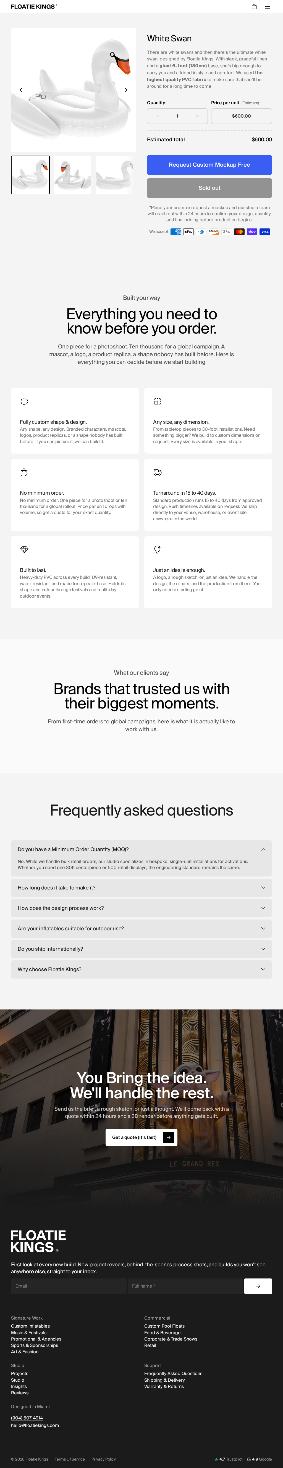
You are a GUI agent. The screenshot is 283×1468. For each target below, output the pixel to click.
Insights (19, 1386)
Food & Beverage (162, 1333)
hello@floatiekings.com (35, 1425)
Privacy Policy (103, 1459)
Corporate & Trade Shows (170, 1339)
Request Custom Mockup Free (209, 165)
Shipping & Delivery (164, 1380)
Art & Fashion (24, 1352)
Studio (17, 1380)
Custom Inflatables (30, 1326)
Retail (150, 1345)
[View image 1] (30, 175)
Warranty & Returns (164, 1386)
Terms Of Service (70, 1459)
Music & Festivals (28, 1333)
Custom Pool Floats (164, 1326)
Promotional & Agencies (36, 1339)
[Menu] (267, 6)
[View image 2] (72, 175)
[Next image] (125, 90)
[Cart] (254, 6)
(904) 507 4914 (27, 1418)
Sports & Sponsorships (34, 1345)
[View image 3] (114, 175)
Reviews (19, 1393)
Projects (19, 1373)
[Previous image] (22, 90)
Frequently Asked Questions (173, 1373)
